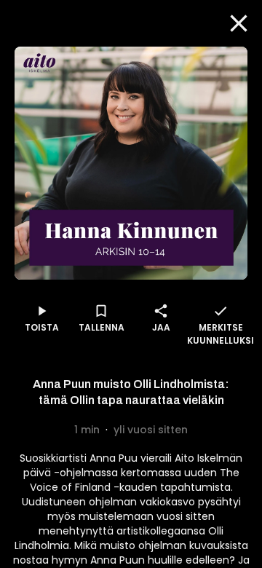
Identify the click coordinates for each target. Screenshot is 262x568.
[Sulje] (238, 23)
